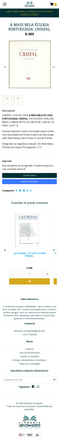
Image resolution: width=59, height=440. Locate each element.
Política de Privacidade (29, 363)
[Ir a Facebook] (33, 387)
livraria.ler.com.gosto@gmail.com (29, 330)
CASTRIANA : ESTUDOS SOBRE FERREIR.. (29, 255)
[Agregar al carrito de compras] (29, 281)
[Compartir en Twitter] (20, 190)
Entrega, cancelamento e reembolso (29, 360)
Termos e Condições (29, 356)
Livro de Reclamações (29, 352)
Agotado (7, 161)
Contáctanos (29, 175)
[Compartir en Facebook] (16, 190)
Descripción (8, 110)
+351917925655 (29, 334)
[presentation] (5, 67)
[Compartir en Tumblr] (27, 190)
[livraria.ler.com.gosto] (29, 4)
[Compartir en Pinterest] (24, 190)
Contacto (29, 349)
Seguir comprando (29, 181)
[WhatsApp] (38, 387)
